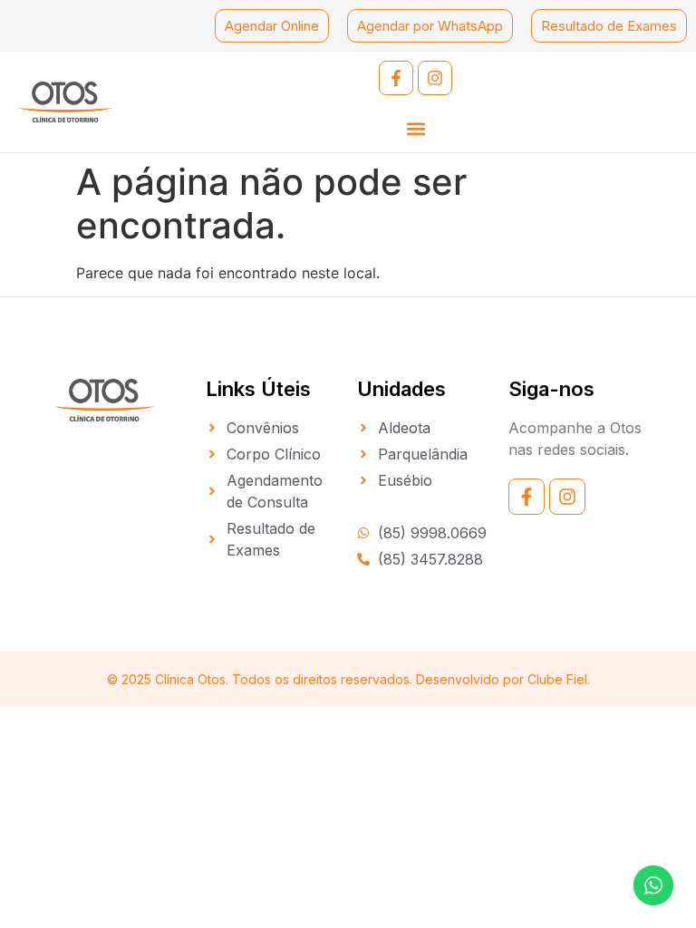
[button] (415, 128)
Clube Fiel (557, 679)
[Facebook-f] (396, 78)
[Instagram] (435, 78)
